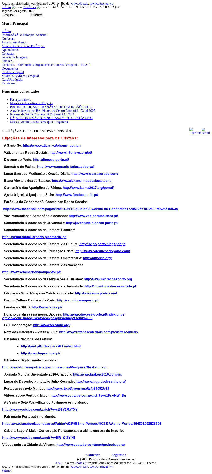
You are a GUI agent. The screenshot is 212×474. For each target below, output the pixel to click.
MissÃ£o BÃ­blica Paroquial (20, 76)
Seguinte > (119, 455)
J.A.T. (59, 463)
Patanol (6, 470)
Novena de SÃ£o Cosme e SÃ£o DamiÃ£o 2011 (42, 114)
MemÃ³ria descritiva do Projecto (31, 103)
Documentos (10, 68)
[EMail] (206, 130)
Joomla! (80, 463)
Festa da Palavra (20, 99)
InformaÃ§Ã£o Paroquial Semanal (24, 35)
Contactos (8, 53)
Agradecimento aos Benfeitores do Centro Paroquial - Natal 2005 (52, 110)
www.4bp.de (79, 3)
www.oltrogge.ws (101, 3)
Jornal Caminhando (14, 42)
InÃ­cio (6, 7)
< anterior (93, 455)
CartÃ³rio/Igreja (12, 79)
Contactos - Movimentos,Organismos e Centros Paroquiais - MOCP (46, 64)
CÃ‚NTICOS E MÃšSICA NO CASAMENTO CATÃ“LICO (51, 118)
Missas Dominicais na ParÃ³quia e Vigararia (39, 122)
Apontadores (10, 50)
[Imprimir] (195, 130)
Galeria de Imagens (14, 57)
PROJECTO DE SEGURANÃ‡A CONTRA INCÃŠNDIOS (51, 107)
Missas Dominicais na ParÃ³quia (23, 46)
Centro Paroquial (13, 72)
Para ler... (8, 61)
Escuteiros (8, 83)
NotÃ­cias (29, 7)
